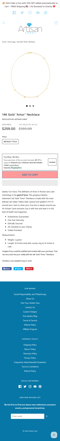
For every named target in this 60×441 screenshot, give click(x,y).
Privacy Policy (30, 358)
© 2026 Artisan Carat (30, 431)
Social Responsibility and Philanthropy (30, 294)
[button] (30, 183)
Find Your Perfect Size (30, 303)
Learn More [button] (14, 165)
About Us (30, 298)
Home (4, 42)
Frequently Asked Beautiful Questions (30, 362)
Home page (11, 42)
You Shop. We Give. (11, 157)
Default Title (10, 141)
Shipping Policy (30, 345)
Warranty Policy (30, 353)
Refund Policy (30, 325)
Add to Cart (30, 174)
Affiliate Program (30, 329)
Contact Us (30, 307)
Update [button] (52, 162)
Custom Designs (30, 312)
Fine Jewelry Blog (30, 316)
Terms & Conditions (30, 366)
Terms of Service (30, 320)
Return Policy (30, 349)
